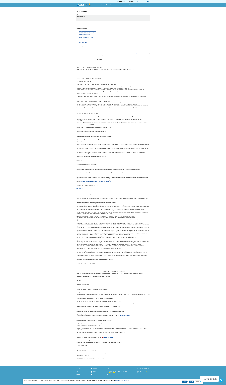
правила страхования (121, 340)
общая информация (83, 42)
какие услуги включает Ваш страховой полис (87, 31)
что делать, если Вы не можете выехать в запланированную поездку (92, 43)
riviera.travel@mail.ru (121, 1)
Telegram (94, 374)
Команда (78, 372)
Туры (107, 4)
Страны (102, 4)
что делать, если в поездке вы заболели (86, 32)
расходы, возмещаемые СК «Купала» (86, 37)
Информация (124, 4)
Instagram (94, 372)
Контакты (140, 4)
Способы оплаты (132, 4)
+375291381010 (112, 372)
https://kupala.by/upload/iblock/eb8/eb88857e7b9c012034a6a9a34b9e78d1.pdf (96, 181)
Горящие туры (113, 4)
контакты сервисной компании (85, 34)
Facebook (94, 371)
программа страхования (125, 315)
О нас (119, 4)
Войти (148, 1)
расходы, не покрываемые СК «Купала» (86, 35)
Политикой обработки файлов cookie (122, 380)
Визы (148, 4)
